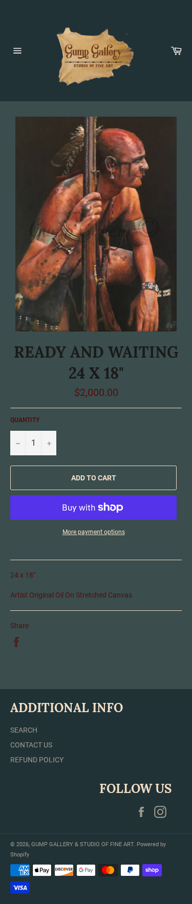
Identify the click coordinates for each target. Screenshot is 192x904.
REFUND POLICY (36, 760)
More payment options (93, 532)
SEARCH (23, 730)
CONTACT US (31, 745)
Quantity (24, 420)
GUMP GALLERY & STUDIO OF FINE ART (82, 844)
